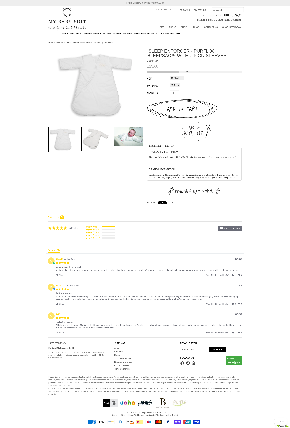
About (172, 27)
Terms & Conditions (122, 369)
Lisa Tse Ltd (173, 415)
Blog (196, 27)
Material (152, 85)
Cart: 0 (186, 10)
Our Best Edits (167, 34)
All (157, 34)
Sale (178, 34)
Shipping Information (122, 358)
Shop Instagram (232, 27)
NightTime (127, 34)
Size (149, 78)
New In (65, 34)
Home (161, 27)
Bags (102, 34)
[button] (230, 228)
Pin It (171, 203)
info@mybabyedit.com (156, 412)
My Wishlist (201, 10)
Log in (159, 10)
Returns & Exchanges (123, 362)
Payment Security (121, 365)
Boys (72, 34)
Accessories (140, 34)
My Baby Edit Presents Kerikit (61, 348)
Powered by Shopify (146, 415)
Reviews (117, 355)
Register (170, 10)
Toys (109, 34)
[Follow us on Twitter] (188, 364)
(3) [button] (99, 226)
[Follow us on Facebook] (182, 364)
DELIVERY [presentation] (170, 146)
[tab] (155, 145)
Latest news (57, 343)
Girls (78, 34)
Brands (150, 34)
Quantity (152, 92)
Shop (184, 27)
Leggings (87, 34)
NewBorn (117, 34)
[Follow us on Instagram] (194, 364)
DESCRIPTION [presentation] (155, 146)
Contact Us (211, 27)
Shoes (96, 34)
